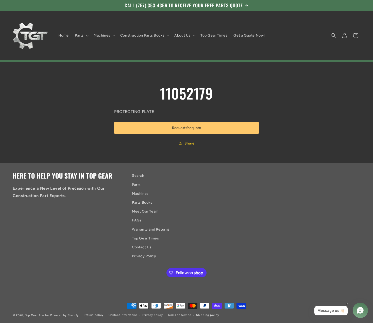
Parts (136, 185)
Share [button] (189, 143)
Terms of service (179, 315)
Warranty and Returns (151, 229)
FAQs (137, 220)
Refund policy (94, 315)
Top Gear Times (145, 238)
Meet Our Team (145, 211)
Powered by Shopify (64, 315)
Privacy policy (152, 315)
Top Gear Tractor (37, 315)
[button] (81, 35)
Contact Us (141, 247)
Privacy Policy (144, 256)
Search (138, 175)
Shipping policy (207, 315)
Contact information (123, 315)
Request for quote (186, 128)
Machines (140, 193)
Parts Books (142, 202)
